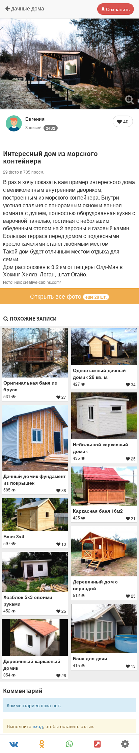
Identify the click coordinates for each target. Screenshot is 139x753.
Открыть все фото (68, 296)
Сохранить (117, 9)
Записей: (40, 127)
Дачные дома (27, 8)
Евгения (35, 118)
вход (38, 726)
